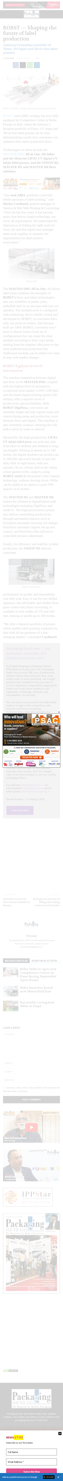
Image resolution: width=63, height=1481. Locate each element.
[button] (31, 1477)
